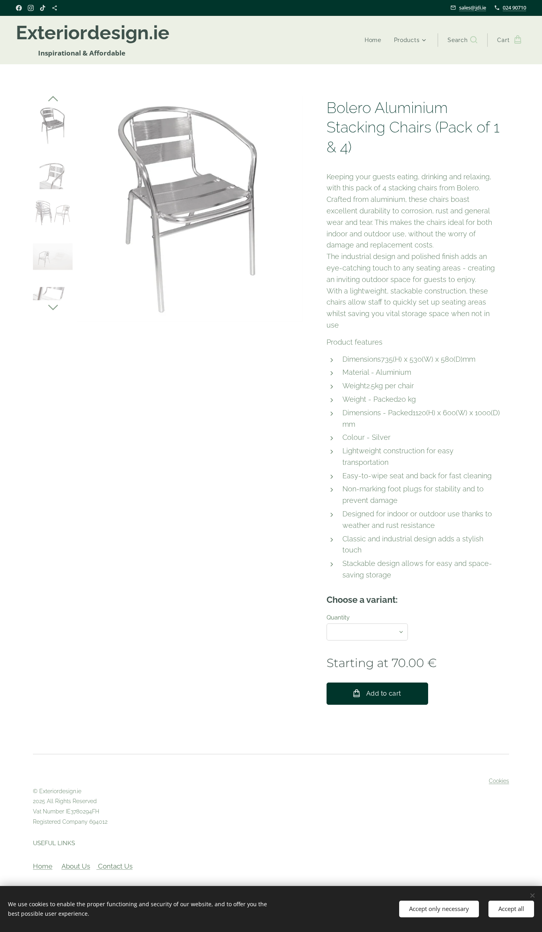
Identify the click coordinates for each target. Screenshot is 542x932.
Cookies (499, 781)
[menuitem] (375, 40)
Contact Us (114, 866)
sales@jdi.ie (472, 7)
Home (42, 866)
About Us (76, 866)
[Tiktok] (43, 8)
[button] (462, 40)
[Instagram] (31, 8)
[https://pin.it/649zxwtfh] (55, 8)
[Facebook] (19, 8)
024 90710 (514, 7)
